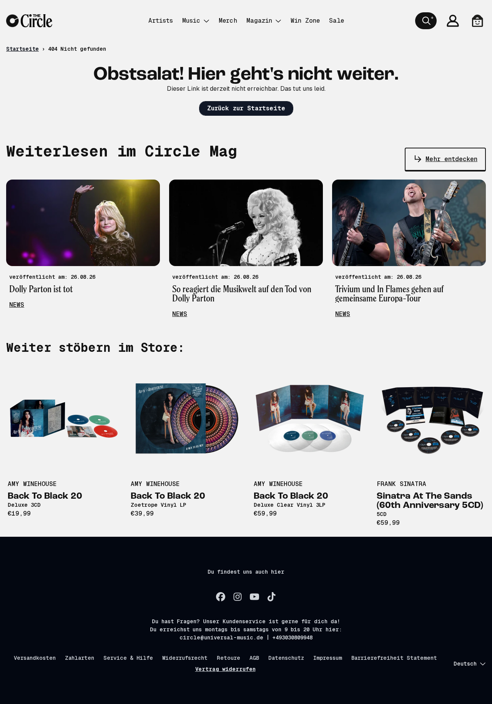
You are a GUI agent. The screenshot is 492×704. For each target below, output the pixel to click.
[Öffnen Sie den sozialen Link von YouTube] (254, 596)
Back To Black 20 (45, 496)
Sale (336, 20)
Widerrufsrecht (185, 658)
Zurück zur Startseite (246, 108)
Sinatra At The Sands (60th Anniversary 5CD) (430, 501)
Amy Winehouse (32, 484)
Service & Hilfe (128, 658)
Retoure (228, 658)
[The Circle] (29, 20)
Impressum (327, 658)
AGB (254, 658)
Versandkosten (35, 658)
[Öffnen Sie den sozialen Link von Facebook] (220, 596)
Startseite (22, 49)
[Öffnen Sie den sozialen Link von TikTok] (271, 596)
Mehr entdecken (451, 159)
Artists (160, 20)
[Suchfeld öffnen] (426, 20)
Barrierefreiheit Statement (394, 658)
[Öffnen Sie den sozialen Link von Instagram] (237, 596)
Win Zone (305, 20)
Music (191, 20)
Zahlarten (79, 658)
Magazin (259, 20)
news (16, 304)
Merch (228, 20)
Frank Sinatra (401, 484)
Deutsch (465, 664)
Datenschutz (286, 658)
